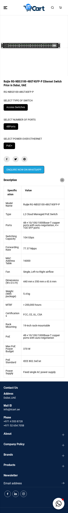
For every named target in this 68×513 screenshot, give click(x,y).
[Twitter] (16, 159)
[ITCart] (34, 7)
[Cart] (60, 8)
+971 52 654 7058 (14, 425)
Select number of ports (20, 119)
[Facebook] (7, 159)
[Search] (52, 8)
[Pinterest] (24, 159)
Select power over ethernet (23, 138)
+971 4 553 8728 (13, 421)
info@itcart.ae (12, 409)
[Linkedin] (16, 494)
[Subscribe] (63, 484)
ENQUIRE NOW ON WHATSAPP (24, 169)
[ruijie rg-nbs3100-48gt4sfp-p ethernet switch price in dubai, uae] (30, 45)
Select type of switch (18, 100)
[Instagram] (24, 494)
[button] (6, 7)
